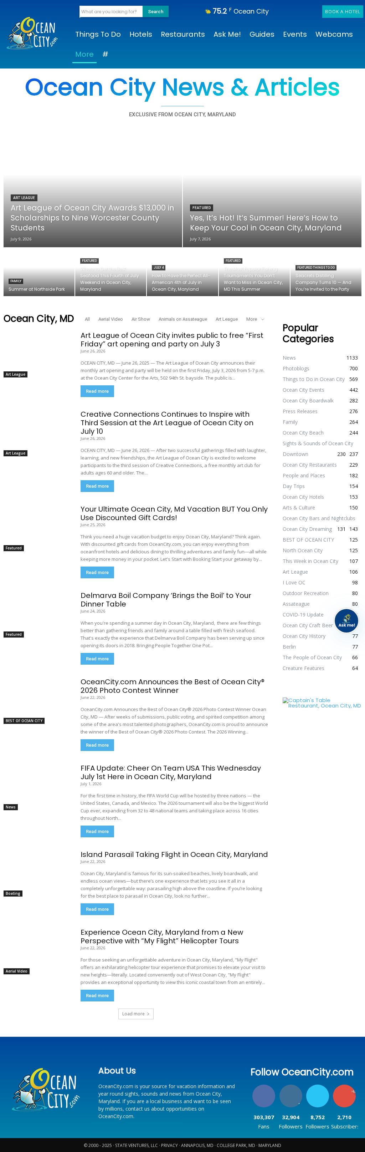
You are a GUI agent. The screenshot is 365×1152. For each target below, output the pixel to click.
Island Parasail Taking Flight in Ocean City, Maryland (174, 854)
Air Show (141, 319)
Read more (97, 391)
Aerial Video (110, 319)
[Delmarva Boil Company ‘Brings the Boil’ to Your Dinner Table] (37, 614)
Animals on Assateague (183, 319)
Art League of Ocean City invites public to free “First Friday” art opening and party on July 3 (172, 339)
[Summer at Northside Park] (39, 272)
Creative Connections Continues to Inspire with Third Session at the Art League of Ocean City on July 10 (167, 422)
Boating (13, 893)
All (87, 319)
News (11, 807)
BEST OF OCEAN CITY (24, 720)
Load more (133, 1014)
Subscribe (344, 1087)
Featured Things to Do (316, 267)
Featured (201, 208)
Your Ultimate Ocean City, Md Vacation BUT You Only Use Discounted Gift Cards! (174, 513)
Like (264, 1087)
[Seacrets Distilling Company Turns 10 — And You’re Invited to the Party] (326, 272)
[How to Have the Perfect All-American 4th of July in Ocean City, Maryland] (182, 272)
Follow (290, 1087)
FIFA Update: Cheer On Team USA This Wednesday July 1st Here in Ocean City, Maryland (171, 772)
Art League (24, 198)
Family (15, 281)
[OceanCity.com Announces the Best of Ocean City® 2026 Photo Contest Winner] (37, 701)
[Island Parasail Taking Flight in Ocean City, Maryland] (37, 873)
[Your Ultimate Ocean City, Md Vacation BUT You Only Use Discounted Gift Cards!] (37, 528)
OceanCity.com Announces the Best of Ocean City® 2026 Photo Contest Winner (172, 686)
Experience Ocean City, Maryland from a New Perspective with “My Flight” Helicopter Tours (162, 936)
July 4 (159, 267)
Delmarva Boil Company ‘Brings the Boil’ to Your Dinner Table (166, 599)
